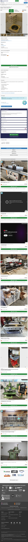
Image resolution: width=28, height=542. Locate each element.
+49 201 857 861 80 (5, 504)
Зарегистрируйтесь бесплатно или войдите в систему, (14, 97)
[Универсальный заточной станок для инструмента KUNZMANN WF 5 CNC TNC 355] (14, 389)
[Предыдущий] (1, 24)
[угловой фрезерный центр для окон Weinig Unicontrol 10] (14, 264)
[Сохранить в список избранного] (26, 6)
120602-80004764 (3, 45)
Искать (26, 2)
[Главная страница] (0, 4)
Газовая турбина (17, 507)
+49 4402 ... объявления (5, 142)
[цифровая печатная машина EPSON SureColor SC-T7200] (14, 327)
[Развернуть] (14, 190)
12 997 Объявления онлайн (4, 103)
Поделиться (14, 153)
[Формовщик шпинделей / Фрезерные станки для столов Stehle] (14, 451)
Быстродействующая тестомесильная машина (14, 509)
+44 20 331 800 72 (5, 503)
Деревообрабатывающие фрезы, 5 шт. (6, 40)
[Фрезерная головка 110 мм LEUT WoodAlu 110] (14, 295)
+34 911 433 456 (18, 504)
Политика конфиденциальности (14, 136)
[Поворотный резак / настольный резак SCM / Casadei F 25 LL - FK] (14, 171)
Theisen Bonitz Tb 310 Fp (23, 507)
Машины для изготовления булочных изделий (7, 507)
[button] (27, 1)
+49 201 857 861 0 (18, 503)
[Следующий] (26, 24)
